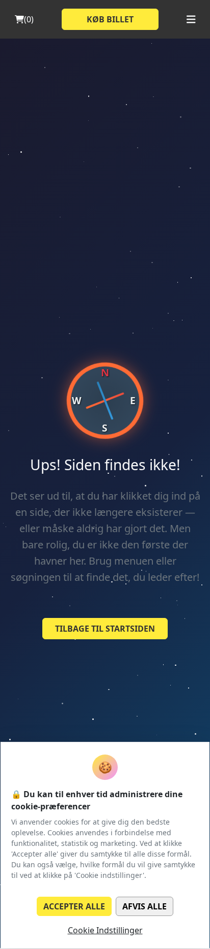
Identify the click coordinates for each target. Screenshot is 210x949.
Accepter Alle (74, 906)
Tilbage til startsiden (105, 628)
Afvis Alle (144, 906)
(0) (29, 19)
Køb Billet (110, 19)
